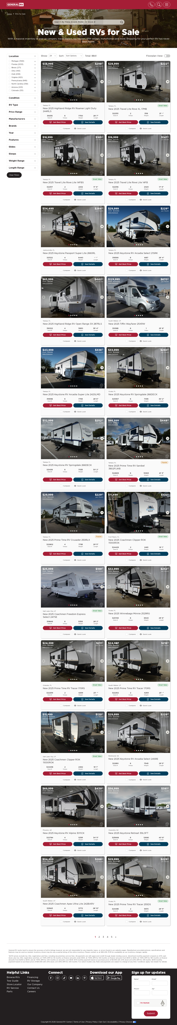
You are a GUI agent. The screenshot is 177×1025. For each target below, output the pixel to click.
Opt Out (102, 1022)
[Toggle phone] (151, 4)
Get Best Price (59, 122)
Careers (31, 991)
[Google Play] (114, 977)
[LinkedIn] (77, 977)
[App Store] (97, 977)
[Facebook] (50, 977)
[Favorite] (101, 99)
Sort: (61, 56)
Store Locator (14, 984)
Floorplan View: (154, 56)
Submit (151, 1013)
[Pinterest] (84, 977)
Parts (9, 991)
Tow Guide (12, 980)
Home (9, 14)
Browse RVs (13, 977)
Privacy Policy (91, 1022)
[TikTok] (64, 977)
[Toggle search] (159, 4)
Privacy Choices (126, 1022)
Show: (44, 56)
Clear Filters (14, 175)
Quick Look (81, 128)
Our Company (35, 984)
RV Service (13, 988)
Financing (32, 977)
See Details (90, 122)
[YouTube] (71, 977)
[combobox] (53, 56)
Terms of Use (78, 1022)
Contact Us (33, 988)
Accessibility (112, 1022)
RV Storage (33, 980)
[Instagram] (57, 977)
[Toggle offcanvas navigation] (166, 4)
